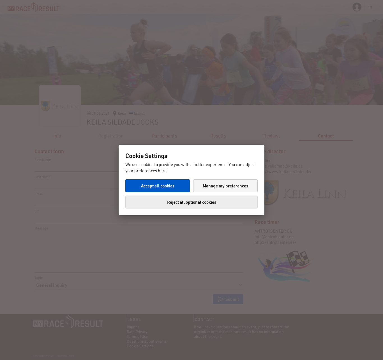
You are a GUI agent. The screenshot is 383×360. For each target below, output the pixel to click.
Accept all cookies (157, 186)
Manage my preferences (225, 186)
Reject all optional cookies (191, 202)
